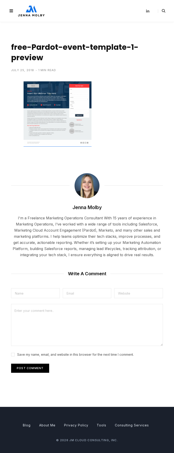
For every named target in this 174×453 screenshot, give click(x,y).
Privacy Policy (76, 425)
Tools (101, 425)
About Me (47, 425)
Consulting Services (132, 425)
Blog (27, 425)
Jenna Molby (87, 207)
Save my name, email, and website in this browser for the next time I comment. (75, 354)
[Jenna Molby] (31, 10)
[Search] (161, 11)
